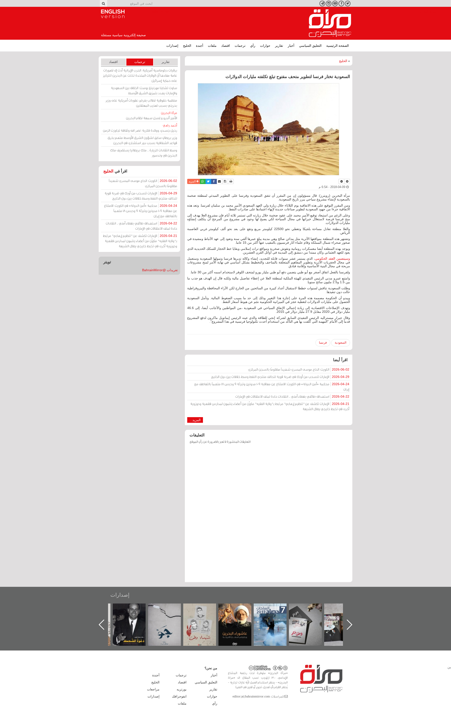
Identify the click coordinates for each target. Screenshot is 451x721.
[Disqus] (268, 515)
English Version (112, 14)
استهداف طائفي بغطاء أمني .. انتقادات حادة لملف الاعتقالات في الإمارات (292, 396)
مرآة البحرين (330, 23)
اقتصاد (225, 45)
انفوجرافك (179, 696)
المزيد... (195, 420)
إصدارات (172, 45)
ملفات (212, 45)
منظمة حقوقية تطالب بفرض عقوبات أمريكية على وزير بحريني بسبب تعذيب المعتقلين (141, 103)
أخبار (291, 45)
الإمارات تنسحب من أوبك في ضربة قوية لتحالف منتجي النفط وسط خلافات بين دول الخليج (280, 376)
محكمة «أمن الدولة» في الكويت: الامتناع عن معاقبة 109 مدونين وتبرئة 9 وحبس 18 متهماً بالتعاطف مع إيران (271, 386)
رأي (252, 45)
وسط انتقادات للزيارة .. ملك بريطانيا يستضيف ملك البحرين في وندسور (143, 153)
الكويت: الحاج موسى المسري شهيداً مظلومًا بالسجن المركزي (298, 369)
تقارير (279, 45)
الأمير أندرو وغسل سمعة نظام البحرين (151, 115)
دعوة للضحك (169, 609)
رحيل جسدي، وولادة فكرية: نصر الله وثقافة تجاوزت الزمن (140, 128)
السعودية (340, 342)
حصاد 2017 (310, 609)
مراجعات (153, 689)
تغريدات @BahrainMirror (160, 270)
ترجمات (240, 45)
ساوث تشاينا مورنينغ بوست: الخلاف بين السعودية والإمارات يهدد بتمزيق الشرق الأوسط (144, 90)
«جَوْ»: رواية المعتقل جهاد (204, 611)
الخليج (187, 45)
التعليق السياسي (310, 45)
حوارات (265, 45)
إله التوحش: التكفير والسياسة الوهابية (134, 611)
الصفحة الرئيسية (337, 45)
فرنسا (323, 342)
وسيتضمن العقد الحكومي (332, 258)
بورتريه (182, 689)
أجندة (199, 45)
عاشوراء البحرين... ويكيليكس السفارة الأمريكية (275, 614)
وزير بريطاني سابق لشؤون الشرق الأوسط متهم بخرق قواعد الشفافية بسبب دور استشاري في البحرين (142, 140)
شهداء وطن (240, 609)
